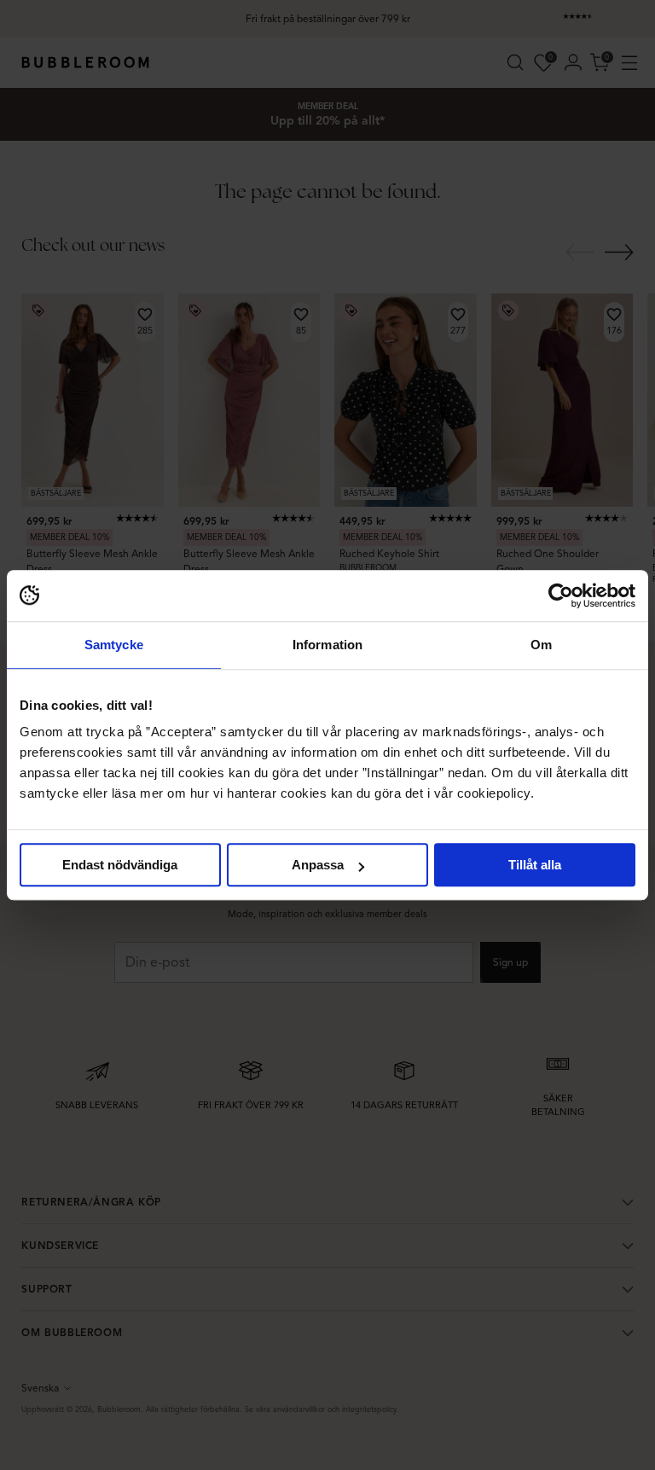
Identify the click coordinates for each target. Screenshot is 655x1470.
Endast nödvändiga (119, 864)
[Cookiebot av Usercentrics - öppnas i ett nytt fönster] (560, 595)
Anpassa (318, 864)
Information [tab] (327, 644)
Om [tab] (541, 644)
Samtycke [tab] (113, 644)
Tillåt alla (534, 864)
